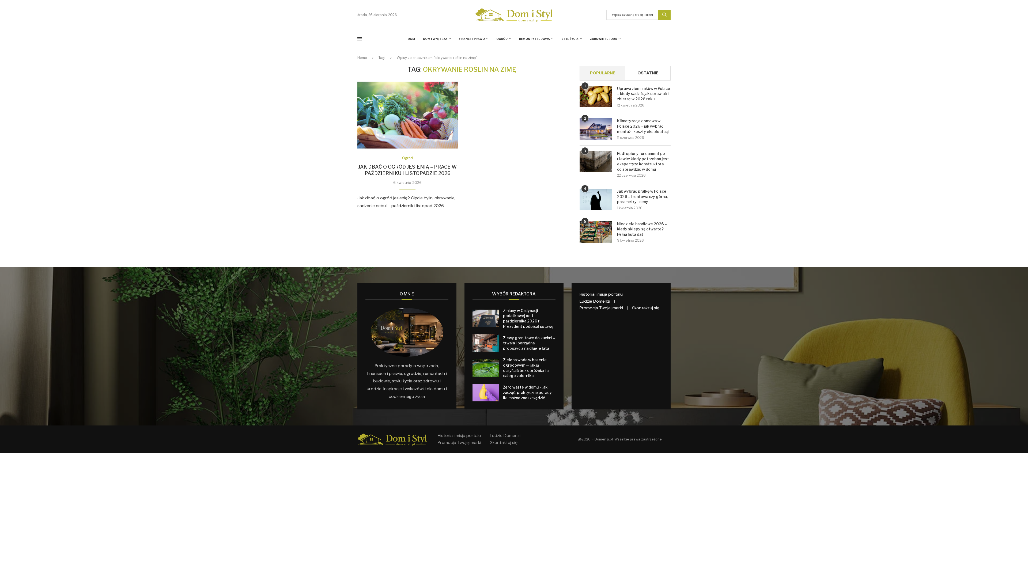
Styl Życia (570, 39)
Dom (411, 39)
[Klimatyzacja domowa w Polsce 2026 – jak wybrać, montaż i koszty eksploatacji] (596, 129)
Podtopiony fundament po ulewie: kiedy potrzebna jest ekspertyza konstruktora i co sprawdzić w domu (643, 161)
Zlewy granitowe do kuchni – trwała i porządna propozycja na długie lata (529, 343)
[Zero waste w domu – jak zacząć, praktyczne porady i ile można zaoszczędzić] (486, 392)
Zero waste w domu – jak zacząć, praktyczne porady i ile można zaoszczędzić (528, 392)
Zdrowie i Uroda (603, 39)
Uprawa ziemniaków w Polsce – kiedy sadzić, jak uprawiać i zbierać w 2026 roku (643, 93)
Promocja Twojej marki (601, 308)
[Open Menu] (359, 38)
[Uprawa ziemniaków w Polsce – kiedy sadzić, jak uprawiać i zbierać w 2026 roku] (596, 96)
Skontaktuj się (645, 308)
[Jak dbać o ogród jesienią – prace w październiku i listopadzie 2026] (407, 115)
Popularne (602, 73)
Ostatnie (647, 73)
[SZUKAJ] (664, 15)
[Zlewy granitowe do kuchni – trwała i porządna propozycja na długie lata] (486, 343)
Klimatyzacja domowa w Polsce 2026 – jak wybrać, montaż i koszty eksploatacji (643, 126)
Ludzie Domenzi (595, 301)
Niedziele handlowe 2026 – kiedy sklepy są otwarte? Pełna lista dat (642, 229)
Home (362, 57)
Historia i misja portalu (601, 294)
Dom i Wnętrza (435, 39)
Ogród (502, 39)
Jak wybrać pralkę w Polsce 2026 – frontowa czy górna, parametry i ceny (642, 196)
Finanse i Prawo (472, 39)
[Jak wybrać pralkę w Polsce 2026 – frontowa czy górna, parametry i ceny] (596, 199)
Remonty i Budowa (534, 39)
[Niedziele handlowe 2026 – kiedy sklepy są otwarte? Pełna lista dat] (596, 232)
